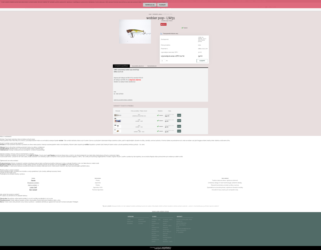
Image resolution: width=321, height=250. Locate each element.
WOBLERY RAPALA (165, 222)
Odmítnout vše (149, 5)
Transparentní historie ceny (170, 33)
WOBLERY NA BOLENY (155, 232)
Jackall (35, 190)
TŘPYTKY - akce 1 (167, 225)
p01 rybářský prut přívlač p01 (139, 115)
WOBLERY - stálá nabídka (156, 220)
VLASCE (165, 239)
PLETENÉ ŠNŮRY (167, 237)
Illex (30, 190)
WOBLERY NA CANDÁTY (155, 236)
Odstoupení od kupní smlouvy (162, 248)
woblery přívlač (164, 211)
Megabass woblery (33, 183)
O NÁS (128, 219)
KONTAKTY (141, 219)
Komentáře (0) (151, 66)
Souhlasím (162, 5)
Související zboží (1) (138, 66)
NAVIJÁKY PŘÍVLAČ (165, 234)
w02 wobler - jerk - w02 (139, 131)
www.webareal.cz (166, 247)
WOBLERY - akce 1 (157, 14)
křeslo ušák (155, 211)
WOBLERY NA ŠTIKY (155, 224)
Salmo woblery (32, 185)
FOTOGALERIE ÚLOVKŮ (142, 222)
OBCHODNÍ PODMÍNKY (130, 222)
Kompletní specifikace (121, 66)
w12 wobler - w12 (139, 126)
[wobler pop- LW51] (135, 20)
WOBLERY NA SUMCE (155, 240)
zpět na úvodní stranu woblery (123, 100)
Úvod (150, 14)
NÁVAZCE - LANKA (167, 241)
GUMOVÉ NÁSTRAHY (166, 228)
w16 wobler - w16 (139, 120)
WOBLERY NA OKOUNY (155, 228)
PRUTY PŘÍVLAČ (167, 231)
